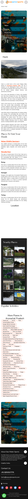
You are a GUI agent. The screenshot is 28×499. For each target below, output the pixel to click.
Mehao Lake (18, 333)
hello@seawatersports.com (10, 477)
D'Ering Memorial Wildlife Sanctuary (11, 353)
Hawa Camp (5, 351)
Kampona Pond (6, 337)
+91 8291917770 (7, 472)
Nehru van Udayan (17, 331)
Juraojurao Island (6, 379)
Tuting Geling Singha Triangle (9, 381)
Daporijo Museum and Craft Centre (10, 394)
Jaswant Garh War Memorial (9, 364)
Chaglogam (17, 346)
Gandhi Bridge (17, 386)
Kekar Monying (6, 373)
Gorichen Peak (19, 361)
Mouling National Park (19, 379)
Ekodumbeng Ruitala (7, 383)
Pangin (21, 372)
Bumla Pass (16, 366)
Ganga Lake (5, 320)
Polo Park (5, 329)
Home (2, 6)
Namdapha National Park (19, 342)
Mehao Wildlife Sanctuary (16, 329)
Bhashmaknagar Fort (7, 333)
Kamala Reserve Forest (8, 388)
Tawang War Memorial (8, 361)
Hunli (6, 6)
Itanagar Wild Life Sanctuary (9, 324)
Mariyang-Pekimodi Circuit (9, 385)
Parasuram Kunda (7, 346)
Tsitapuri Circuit (21, 385)
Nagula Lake (5, 370)
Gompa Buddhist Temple (8, 322)
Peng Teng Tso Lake (18, 362)
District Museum (6, 342)
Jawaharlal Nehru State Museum (10, 327)
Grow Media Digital (14, 496)
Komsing (15, 373)
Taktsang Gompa (6, 366)
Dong (4, 344)
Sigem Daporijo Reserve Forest (10, 396)
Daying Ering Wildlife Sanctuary (10, 372)
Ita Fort (13, 320)
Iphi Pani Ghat (6, 335)
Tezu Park (18, 355)
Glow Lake (11, 344)
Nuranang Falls (16, 359)
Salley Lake (15, 335)
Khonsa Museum (18, 340)
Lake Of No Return (7, 340)
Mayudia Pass (6, 331)
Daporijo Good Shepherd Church (10, 390)
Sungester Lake (6, 359)
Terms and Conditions (14, 493)
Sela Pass (5, 357)
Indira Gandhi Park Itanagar (9, 326)
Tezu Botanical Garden (8, 355)
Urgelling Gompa (6, 362)
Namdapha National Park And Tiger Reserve (12, 338)
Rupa (19, 320)
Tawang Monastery (15, 357)
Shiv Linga (18, 375)
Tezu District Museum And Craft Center (11, 350)
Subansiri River (6, 392)
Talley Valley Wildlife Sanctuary (10, 377)
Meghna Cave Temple (8, 375)
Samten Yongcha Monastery (9, 368)
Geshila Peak (22, 368)
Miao (14, 337)
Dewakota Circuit (6, 386)
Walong (4, 348)
